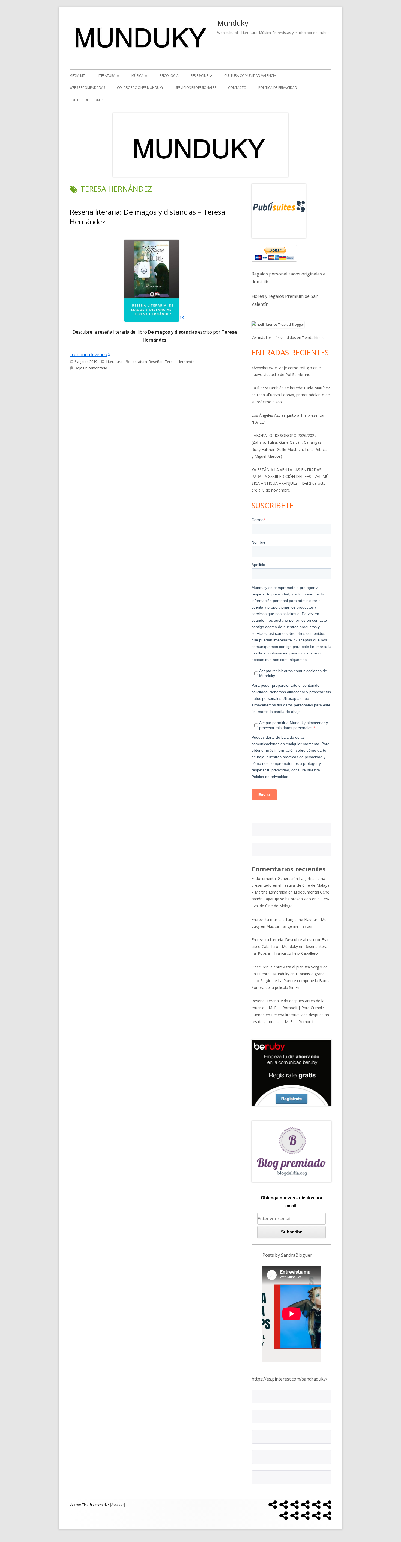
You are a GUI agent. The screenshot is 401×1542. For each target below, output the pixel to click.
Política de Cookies (86, 100)
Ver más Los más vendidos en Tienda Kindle (288, 337)
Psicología (169, 75)
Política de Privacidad (277, 87)
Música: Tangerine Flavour (289, 926)
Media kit (77, 75)
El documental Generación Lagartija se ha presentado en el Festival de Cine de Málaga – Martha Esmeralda (291, 885)
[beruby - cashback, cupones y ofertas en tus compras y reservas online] (291, 1072)
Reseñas (156, 361)
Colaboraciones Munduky (140, 87)
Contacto (237, 87)
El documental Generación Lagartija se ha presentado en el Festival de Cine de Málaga (291, 898)
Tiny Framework (94, 1504)
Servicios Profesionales (195, 87)
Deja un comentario (91, 367)
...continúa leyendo (90, 354)
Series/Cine (199, 75)
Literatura (106, 75)
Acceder (117, 1504)
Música (137, 75)
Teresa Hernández (180, 361)
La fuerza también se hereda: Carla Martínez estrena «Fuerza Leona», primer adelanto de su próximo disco (291, 394)
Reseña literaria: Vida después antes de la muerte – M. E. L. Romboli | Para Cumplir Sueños (288, 1007)
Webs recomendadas (87, 87)
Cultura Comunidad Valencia (250, 75)
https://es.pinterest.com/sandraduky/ (289, 1379)
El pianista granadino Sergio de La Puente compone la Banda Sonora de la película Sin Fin (291, 980)
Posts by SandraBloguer (287, 1255)
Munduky (232, 23)
